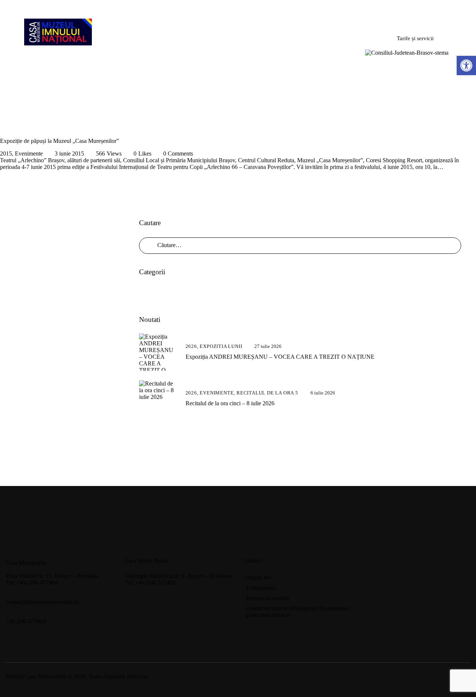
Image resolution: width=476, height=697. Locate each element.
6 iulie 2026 (323, 393)
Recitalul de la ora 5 (267, 393)
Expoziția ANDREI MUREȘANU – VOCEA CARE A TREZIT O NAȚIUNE (280, 357)
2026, (193, 346)
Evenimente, (218, 393)
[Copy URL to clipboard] (190, 600)
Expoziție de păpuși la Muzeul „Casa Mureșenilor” (59, 141)
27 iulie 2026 (268, 346)
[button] (466, 65)
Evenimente (29, 153)
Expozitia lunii (221, 346)
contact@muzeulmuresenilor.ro (42, 602)
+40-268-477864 (25, 621)
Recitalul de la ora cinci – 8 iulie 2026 (230, 403)
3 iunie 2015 (69, 153)
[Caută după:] (300, 245)
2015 (6, 153)
